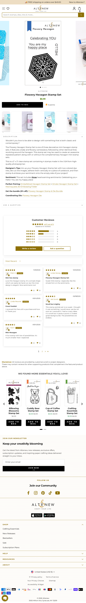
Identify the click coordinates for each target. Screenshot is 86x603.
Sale (4, 543)
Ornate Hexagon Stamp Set (64, 184)
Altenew (43, 91)
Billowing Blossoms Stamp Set (14, 410)
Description (10, 136)
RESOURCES (9, 559)
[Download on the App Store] (36, 515)
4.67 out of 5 (49, 224)
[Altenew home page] (41, 8)
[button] (80, 11)
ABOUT (6, 565)
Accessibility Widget (36, 584)
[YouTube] (57, 494)
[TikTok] (50, 494)
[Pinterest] (43, 494)
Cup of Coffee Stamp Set (53, 409)
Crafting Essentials (11, 529)
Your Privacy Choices (35, 581)
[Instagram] (36, 494)
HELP (5, 553)
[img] (10, 270)
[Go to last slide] (4, 404)
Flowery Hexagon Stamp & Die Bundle (45, 191)
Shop (5, 525)
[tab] (41, 429)
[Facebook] (28, 494)
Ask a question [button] (57, 248)
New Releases (9, 533)
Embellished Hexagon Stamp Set (36, 184)
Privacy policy (36, 577)
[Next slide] (82, 404)
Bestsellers (7, 538)
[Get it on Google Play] (49, 515)
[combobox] (40, 15)
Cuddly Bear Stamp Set (33, 409)
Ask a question (12, 205)
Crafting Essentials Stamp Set (72, 410)
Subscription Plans (11, 547)
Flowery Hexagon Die (32, 195)
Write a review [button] (29, 248)
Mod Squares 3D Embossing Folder (21, 187)
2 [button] (42, 351)
